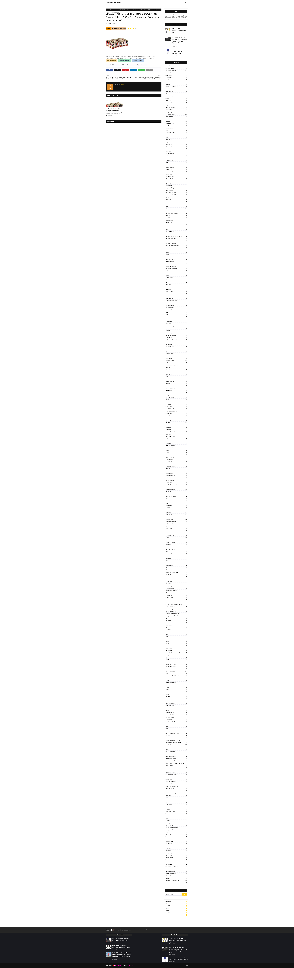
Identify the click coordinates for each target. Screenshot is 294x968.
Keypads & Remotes (176, 510)
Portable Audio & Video (176, 664)
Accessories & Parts (176, 68)
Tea (176, 802)
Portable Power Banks (176, 666)
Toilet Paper (176, 820)
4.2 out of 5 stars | (119, 28)
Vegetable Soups (176, 857)
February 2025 (176, 915)
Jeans (176, 498)
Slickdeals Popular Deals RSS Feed (176, 742)
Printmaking (176, 685)
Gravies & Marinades (176, 397)
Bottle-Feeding (176, 151)
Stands (176, 777)
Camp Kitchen (176, 185)
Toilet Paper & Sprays (176, 823)
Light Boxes (176, 544)
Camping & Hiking (176, 188)
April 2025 (176, 910)
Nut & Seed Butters (176, 588)
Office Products (176, 595)
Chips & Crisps (176, 217)
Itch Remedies (176, 491)
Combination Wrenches (176, 234)
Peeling (176, 643)
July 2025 (176, 903)
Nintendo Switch (176, 581)
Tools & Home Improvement (176, 827)
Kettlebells (176, 507)
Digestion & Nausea (176, 305)
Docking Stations (176, 309)
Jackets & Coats (176, 494)
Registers (176, 696)
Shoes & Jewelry (176, 731)
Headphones (176, 434)
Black (176, 130)
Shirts (176, 726)
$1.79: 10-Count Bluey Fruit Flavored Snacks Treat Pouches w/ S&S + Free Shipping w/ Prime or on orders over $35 (122, 955)
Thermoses (176, 813)
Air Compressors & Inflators (176, 86)
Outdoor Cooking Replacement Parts (176, 602)
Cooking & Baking (121, 64)
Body (176, 142)
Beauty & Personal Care (176, 114)
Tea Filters (176, 809)
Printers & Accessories (176, 682)
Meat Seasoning (176, 565)
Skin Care (176, 735)
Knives (176, 526)
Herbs (176, 454)
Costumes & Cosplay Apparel (176, 268)
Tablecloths (176, 800)
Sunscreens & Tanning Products (176, 793)
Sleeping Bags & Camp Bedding (176, 740)
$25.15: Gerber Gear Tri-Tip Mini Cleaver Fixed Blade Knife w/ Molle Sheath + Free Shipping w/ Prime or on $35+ (179, 41)
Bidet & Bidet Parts (176, 123)
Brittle (176, 165)
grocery (176, 882)
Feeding (176, 362)
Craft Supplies (176, 273)
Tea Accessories (176, 806)
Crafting (176, 275)
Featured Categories (176, 360)
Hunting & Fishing (176, 480)
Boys (176, 158)
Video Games (176, 862)
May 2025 (176, 908)
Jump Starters (176, 505)
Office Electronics (176, 592)
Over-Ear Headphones (176, 611)
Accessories (176, 66)
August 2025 (176, 901)
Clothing (176, 227)
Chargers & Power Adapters (176, 213)
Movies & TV (176, 579)
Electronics (176, 342)
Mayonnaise (176, 563)
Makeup (176, 560)
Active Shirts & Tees (176, 82)
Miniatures (176, 569)
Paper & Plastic (176, 629)
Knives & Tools (176, 528)
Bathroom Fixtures (176, 109)
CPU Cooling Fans (176, 181)
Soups (176, 749)
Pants (176, 627)
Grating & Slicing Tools (176, 395)
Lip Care (176, 546)
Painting (176, 622)
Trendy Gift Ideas (176, 841)
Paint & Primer (176, 620)
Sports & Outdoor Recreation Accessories (176, 763)
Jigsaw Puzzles (176, 500)
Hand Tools (176, 427)
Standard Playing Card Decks (176, 774)
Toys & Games (176, 834)
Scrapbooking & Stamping (176, 714)
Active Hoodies (176, 77)
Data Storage (176, 286)
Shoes (176, 728)
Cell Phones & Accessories (176, 211)
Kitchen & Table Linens (176, 521)
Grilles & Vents (176, 406)
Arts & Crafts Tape (176, 95)
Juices (176, 503)
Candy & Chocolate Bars (176, 192)
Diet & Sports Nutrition (176, 303)
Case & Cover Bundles (176, 201)
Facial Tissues (176, 355)
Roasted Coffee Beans (176, 698)
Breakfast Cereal (176, 160)
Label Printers (176, 533)
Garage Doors (176, 390)
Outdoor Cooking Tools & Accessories (176, 604)
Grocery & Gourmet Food (132, 64)
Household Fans (176, 473)
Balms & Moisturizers (176, 107)
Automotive (176, 100)
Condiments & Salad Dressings (176, 245)
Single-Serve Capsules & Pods (176, 733)
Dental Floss (176, 289)
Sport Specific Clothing (176, 758)
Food (176, 376)
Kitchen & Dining (176, 519)
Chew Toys (176, 215)
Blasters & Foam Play (176, 132)
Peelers (176, 641)
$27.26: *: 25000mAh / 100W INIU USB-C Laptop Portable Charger (120, 939)
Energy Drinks (176, 344)
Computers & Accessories (176, 240)
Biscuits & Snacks (176, 128)
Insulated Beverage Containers (176, 484)
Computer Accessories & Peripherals (176, 236)
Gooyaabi (131, 965)
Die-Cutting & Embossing (176, 300)
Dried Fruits (176, 323)
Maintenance (176, 558)
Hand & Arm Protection (176, 425)
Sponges (176, 754)
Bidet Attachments (176, 125)
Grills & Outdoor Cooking (176, 408)
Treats (176, 836)
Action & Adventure (176, 72)
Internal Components (176, 489)
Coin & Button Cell (176, 231)
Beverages (176, 121)
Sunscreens (176, 790)
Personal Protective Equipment (176, 652)
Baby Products (176, 102)
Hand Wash (176, 429)
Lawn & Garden (176, 540)
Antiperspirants (176, 91)
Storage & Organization (176, 781)
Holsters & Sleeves (176, 457)
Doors (176, 314)
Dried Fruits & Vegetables (176, 326)
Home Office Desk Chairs (176, 464)
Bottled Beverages (176, 153)
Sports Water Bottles (176, 772)
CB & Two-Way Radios (176, 178)
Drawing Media (176, 321)
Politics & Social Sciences (176, 662)
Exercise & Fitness (176, 346)
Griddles (176, 399)
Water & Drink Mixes (176, 871)
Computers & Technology (176, 243)
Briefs (176, 162)
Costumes (176, 263)
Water (176, 869)
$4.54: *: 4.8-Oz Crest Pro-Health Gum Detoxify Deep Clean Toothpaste (178, 51)
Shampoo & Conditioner (176, 724)
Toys (176, 832)
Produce (176, 687)
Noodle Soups (176, 583)
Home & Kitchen (176, 459)
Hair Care (176, 422)
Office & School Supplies (176, 590)
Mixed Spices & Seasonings (176, 572)
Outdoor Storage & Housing (176, 609)
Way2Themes (118, 965)
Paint (176, 618)
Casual (176, 206)
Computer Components (176, 238)
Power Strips (176, 673)
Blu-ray (176, 135)
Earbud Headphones (176, 332)
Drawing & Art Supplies (176, 319)
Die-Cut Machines (176, 298)
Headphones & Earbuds (176, 436)
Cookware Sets (176, 257)
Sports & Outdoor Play (176, 760)
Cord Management (176, 261)
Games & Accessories (176, 388)
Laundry (176, 537)
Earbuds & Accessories (176, 335)
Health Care (176, 441)
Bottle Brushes (176, 146)
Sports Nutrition (176, 770)
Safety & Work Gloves (176, 703)
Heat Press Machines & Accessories (176, 448)
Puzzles (176, 689)
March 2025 (176, 912)
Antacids (176, 89)
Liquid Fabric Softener (176, 549)
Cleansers (176, 224)
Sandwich (176, 708)
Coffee (176, 229)
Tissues (176, 818)
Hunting (176, 477)
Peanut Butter (176, 639)
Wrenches (176, 878)
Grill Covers (176, 404)
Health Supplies (176, 443)
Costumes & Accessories (176, 266)
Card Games (176, 199)
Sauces (176, 710)
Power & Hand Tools (176, 671)
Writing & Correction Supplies (176, 880)
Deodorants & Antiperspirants (176, 296)
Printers (176, 680)
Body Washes (176, 144)
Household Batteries (176, 471)
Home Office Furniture (176, 466)
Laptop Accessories (176, 535)
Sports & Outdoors (176, 765)
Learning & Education (176, 542)
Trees (176, 839)
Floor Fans (176, 369)
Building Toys (176, 174)
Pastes (176, 634)
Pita (176, 657)
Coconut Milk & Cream (114, 9)
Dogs (176, 312)
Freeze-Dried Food (176, 378)
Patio (176, 636)
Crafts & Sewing (176, 277)
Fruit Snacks (176, 383)
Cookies (176, 252)
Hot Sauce (176, 468)
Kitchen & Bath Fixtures (176, 517)
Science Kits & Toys (176, 712)
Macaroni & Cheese (176, 553)
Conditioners (176, 247)
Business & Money (176, 176)
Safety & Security (176, 701)
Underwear (176, 850)
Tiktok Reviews (138, 60)
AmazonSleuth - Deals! (114, 3)
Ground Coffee (176, 413)
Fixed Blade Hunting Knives (176, 365)
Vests (176, 859)
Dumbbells (176, 330)
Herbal (176, 452)
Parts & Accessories (176, 632)
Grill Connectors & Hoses (176, 402)
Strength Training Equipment (176, 786)
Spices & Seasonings (176, 751)
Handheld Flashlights (176, 431)
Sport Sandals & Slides (176, 756)
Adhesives (176, 84)
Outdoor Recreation (176, 606)
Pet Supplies (176, 655)
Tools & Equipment (176, 825)
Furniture (176, 385)
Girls (176, 392)
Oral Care (176, 599)
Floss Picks (176, 372)
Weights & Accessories (176, 873)
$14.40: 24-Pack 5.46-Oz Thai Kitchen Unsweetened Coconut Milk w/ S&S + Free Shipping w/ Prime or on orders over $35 (114, 111)
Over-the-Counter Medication (176, 613)
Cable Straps (176, 183)
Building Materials (176, 167)
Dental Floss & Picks (176, 291)
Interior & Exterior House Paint (176, 487)
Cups (176, 282)
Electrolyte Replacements (176, 339)
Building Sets (176, 169)
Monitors (176, 576)
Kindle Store (176, 512)
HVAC (176, 418)
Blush (176, 137)
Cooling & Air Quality (176, 259)
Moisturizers (176, 574)
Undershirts (176, 848)
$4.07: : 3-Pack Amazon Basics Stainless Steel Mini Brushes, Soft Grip (179, 30)
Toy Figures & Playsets (176, 829)
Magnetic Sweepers (176, 556)
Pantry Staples (143, 64)
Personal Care (176, 650)
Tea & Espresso (176, 804)
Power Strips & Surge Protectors (176, 675)
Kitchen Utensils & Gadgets (176, 523)
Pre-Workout (176, 678)
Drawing (176, 316)
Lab (176, 530)
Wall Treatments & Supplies (176, 866)
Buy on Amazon (111, 60)
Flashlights (176, 367)
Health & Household (176, 438)
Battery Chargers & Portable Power (176, 112)
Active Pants (176, 79)
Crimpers (176, 280)
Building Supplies (176, 171)
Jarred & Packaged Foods (176, 496)
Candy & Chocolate (176, 190)
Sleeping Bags (176, 737)
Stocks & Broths (176, 779)
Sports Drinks (176, 767)
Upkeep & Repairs (176, 852)
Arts (176, 93)
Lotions (176, 551)
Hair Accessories (176, 420)
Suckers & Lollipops (176, 788)
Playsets (176, 659)
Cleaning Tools (176, 222)
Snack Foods (176, 744)
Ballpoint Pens (176, 105)
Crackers (176, 270)
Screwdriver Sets (176, 719)
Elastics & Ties (176, 337)
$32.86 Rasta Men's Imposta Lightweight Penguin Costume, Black (121, 946)
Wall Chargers (176, 864)
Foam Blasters (176, 374)
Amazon (108, 28)
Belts (176, 118)
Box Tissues (176, 155)
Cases (176, 204)
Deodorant (176, 293)
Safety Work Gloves (176, 705)
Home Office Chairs (176, 461)
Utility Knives (176, 855)
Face (176, 351)
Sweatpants (176, 795)
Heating (176, 450)
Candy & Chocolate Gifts (176, 194)
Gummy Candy (176, 415)
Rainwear (176, 691)
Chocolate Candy (176, 220)
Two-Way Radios (176, 843)
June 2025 (176, 905)
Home (108, 9)
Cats (176, 208)
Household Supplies (176, 475)
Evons (108, 23)
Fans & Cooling (176, 358)
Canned (176, 197)
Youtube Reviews (125, 60)
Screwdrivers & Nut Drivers (176, 721)
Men (176, 567)
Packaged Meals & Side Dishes (176, 615)
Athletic (176, 98)
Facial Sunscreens (176, 353)
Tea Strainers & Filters (176, 811)
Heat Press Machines (176, 445)
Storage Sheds (176, 783)
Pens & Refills (176, 648)
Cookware (176, 254)
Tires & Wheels (176, 816)
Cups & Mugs (176, 284)
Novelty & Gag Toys (176, 586)
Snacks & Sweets (176, 747)
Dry (176, 328)
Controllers (176, 250)
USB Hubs (176, 846)
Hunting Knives (176, 482)
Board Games (176, 139)
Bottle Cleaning (176, 148)
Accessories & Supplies (176, 70)
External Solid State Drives (176, 349)
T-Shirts (176, 797)
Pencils (176, 645)
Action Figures (176, 75)
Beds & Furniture (176, 116)
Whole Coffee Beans (176, 875)
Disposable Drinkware (176, 307)
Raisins (176, 694)
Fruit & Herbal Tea (176, 381)
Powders (176, 668)
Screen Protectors (176, 717)
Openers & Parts (176, 597)
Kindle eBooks (176, 514)
